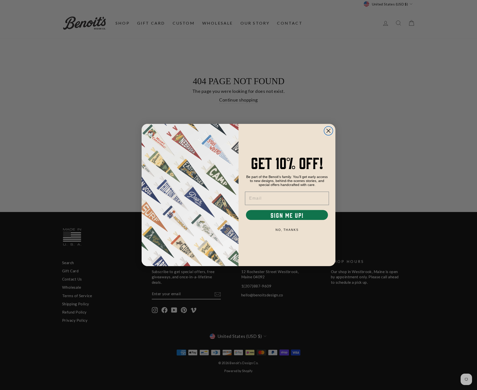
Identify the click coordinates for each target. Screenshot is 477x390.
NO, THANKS (287, 230)
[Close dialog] (328, 130)
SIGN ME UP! (287, 215)
